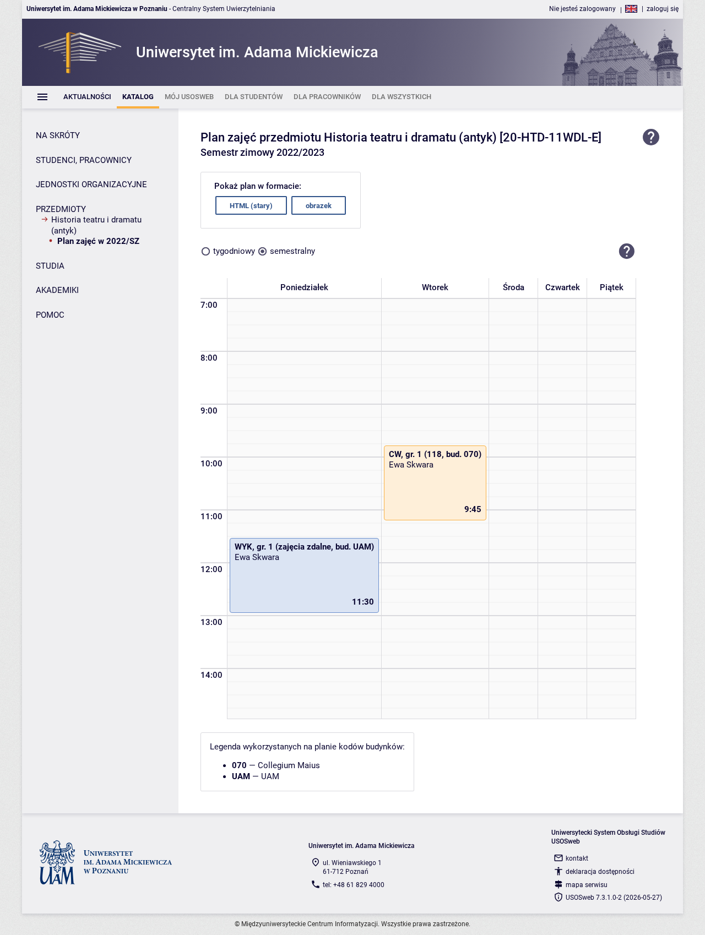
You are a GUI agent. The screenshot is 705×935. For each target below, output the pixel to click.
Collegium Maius (289, 765)
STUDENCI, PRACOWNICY (84, 160)
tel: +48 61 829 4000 (353, 885)
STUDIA (50, 266)
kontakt (577, 858)
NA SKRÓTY (58, 135)
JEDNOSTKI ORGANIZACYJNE (91, 184)
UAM (270, 776)
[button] (626, 251)
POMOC (50, 315)
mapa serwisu (587, 885)
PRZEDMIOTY (61, 209)
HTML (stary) (251, 206)
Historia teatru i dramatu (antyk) (96, 225)
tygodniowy (234, 251)
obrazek (319, 206)
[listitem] (87, 97)
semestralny (292, 251)
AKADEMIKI (57, 290)
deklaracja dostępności (600, 872)
